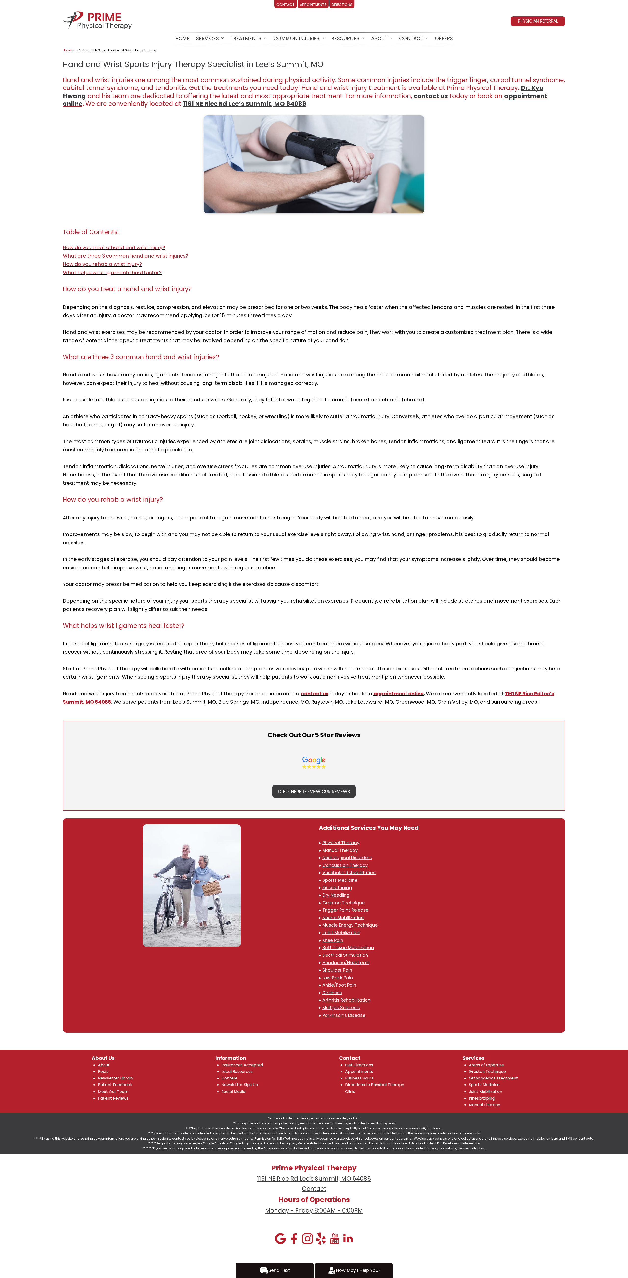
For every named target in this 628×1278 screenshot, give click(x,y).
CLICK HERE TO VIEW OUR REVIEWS (314, 791)
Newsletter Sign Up (240, 1085)
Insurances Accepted (242, 1065)
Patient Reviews (113, 1098)
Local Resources (237, 1071)
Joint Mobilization (485, 1091)
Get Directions (359, 1065)
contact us (431, 96)
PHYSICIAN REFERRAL (538, 21)
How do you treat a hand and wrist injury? (114, 247)
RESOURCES (345, 38)
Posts (103, 1071)
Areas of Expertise (486, 1065)
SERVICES (207, 38)
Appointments (359, 1071)
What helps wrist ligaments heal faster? (112, 272)
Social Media (233, 1091)
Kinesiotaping (482, 1098)
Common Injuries (296, 38)
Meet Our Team (113, 1091)
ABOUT (379, 38)
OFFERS (444, 38)
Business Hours (359, 1078)
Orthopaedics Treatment (493, 1078)
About (104, 1065)
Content (230, 1078)
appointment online (398, 693)
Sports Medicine (484, 1085)
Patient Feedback (115, 1085)
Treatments (246, 38)
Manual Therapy (484, 1105)
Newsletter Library (115, 1078)
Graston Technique (487, 1071)
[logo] (98, 19)
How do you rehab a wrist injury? (102, 264)
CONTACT (411, 38)
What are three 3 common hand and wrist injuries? (125, 255)
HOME (182, 38)
